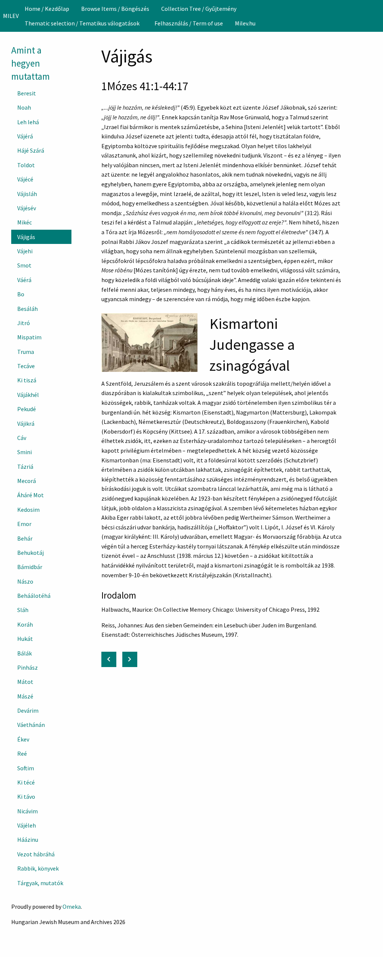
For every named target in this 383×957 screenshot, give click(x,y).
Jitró (23, 323)
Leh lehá (28, 122)
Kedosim (28, 509)
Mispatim (29, 337)
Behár (25, 538)
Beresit (26, 93)
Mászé (25, 696)
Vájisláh (27, 194)
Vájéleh (26, 825)
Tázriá (25, 466)
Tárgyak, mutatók (40, 883)
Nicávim (27, 811)
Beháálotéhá (33, 595)
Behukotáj (30, 552)
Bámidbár (29, 567)
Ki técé (26, 782)
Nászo (25, 581)
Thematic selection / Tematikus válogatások (82, 23)
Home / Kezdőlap (47, 8)
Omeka (71, 906)
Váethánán (31, 724)
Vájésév (26, 208)
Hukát (25, 638)
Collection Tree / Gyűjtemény (198, 8)
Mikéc (24, 222)
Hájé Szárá (30, 150)
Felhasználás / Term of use (188, 23)
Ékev (23, 739)
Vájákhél (28, 394)
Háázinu (27, 839)
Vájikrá (25, 423)
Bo (20, 294)
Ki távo (26, 796)
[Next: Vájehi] (129, 659)
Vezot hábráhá (36, 854)
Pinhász (27, 667)
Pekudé (26, 409)
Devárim (28, 710)
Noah (24, 107)
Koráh (25, 624)
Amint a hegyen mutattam (30, 63)
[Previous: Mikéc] (108, 659)
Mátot (25, 681)
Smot (24, 265)
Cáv (21, 437)
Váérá (24, 280)
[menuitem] (47, 8)
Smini (24, 452)
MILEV (11, 15)
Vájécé (25, 179)
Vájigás (26, 237)
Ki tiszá (26, 380)
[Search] (376, 15)
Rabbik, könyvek (38, 868)
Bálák (24, 653)
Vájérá (25, 136)
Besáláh (27, 308)
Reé (22, 753)
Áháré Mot (30, 495)
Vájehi (25, 251)
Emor (24, 524)
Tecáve (26, 366)
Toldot (26, 165)
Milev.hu (245, 23)
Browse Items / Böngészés (115, 8)
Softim (25, 768)
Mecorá (26, 480)
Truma (25, 351)
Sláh (22, 610)
